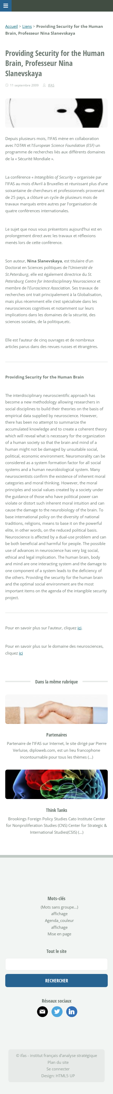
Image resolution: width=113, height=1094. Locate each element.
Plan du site (58, 1062)
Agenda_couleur (59, 920)
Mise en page (59, 933)
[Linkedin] (71, 1011)
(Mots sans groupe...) (59, 907)
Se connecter (58, 1068)
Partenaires (56, 734)
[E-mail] (42, 1011)
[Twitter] (57, 1011)
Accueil (11, 26)
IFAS (51, 85)
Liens (27, 26)
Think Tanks (56, 810)
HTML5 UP (65, 1075)
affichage (59, 913)
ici (79, 627)
